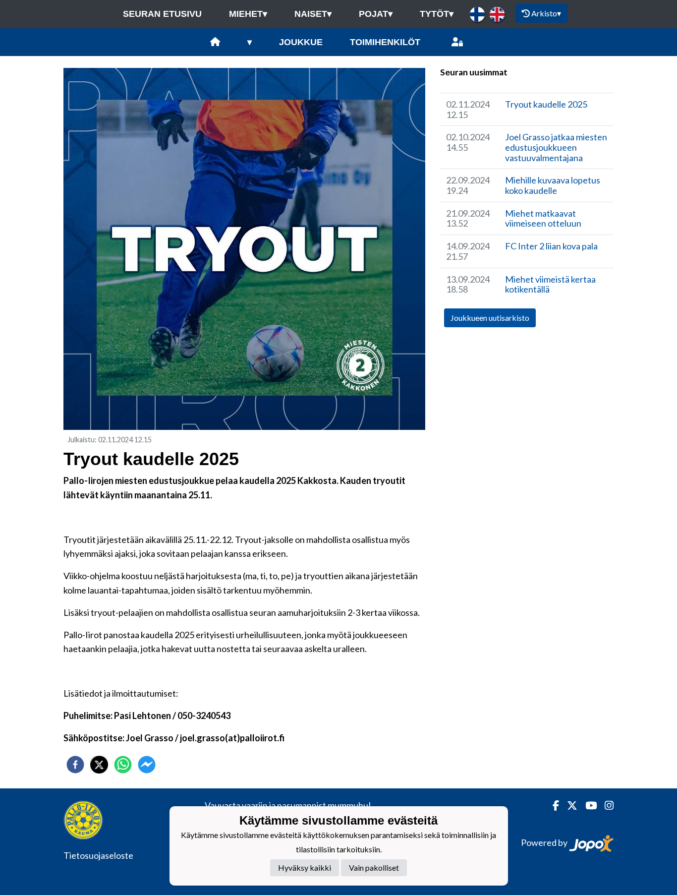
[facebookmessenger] (147, 765)
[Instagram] (605, 805)
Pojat (376, 14)
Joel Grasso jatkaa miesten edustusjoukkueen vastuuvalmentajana (556, 147)
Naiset (313, 14)
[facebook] (75, 765)
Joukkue (301, 42)
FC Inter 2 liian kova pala (551, 245)
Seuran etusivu (162, 14)
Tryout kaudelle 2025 (546, 104)
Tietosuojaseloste (98, 855)
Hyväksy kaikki (304, 868)
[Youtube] (587, 805)
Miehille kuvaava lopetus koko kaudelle (552, 185)
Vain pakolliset (374, 868)
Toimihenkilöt (385, 42)
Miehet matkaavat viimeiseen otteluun (543, 218)
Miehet (248, 14)
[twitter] (99, 765)
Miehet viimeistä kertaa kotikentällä (550, 284)
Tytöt (436, 14)
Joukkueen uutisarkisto (490, 317)
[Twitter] (568, 805)
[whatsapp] (123, 765)
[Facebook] (552, 805)
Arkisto (546, 13)
